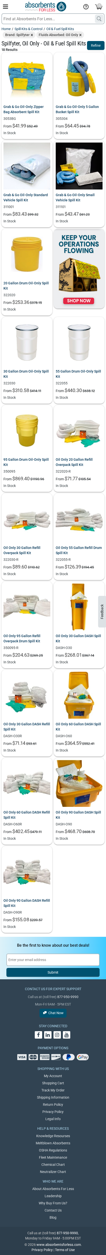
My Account (53, 1076)
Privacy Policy (53, 1112)
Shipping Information (53, 1097)
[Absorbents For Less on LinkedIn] (48, 1035)
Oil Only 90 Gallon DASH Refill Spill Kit (26, 903)
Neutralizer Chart (53, 1172)
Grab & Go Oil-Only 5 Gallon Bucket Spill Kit (77, 109)
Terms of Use (65, 1250)
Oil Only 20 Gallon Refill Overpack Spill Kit (74, 462)
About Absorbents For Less (53, 1189)
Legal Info (53, 1119)
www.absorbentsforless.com (58, 1245)
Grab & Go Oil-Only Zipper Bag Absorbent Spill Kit (23, 109)
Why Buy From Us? (53, 1203)
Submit (53, 972)
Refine (96, 45)
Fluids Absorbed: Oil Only (58, 35)
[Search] (99, 19)
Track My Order (53, 1090)
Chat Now (56, 1013)
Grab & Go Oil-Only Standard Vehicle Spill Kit (25, 197)
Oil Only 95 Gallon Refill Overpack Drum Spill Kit (21, 638)
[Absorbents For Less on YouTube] (66, 1035)
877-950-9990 (67, 997)
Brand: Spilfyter (17, 35)
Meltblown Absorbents (53, 1143)
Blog (53, 1217)
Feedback (102, 611)
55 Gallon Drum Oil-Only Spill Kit (78, 373)
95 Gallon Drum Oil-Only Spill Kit (26, 462)
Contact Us (53, 1210)
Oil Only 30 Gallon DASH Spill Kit (78, 638)
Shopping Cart (53, 1083)
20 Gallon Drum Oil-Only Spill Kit (26, 285)
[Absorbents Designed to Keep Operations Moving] (79, 269)
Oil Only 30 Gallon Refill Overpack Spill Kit (21, 550)
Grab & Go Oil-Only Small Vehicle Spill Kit (75, 197)
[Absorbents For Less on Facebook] (38, 1035)
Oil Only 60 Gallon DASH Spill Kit (78, 726)
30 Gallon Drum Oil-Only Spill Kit (26, 373)
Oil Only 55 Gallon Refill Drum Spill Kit (79, 550)
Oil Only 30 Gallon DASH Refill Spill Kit (26, 726)
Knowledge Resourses (53, 1136)
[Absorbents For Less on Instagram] (57, 1035)
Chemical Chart (53, 1165)
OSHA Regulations (53, 1150)
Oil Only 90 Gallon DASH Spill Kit (78, 814)
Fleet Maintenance (53, 1157)
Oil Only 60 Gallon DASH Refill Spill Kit (26, 814)
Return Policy (53, 1105)
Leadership (53, 1196)
